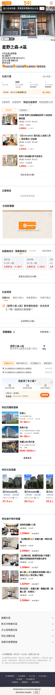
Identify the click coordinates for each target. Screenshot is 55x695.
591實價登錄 (9, 676)
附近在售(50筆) (27, 175)
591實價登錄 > (8, 654)
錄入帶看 (46, 92)
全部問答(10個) (27, 321)
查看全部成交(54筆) (27, 276)
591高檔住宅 (30, 679)
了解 (42, 8)
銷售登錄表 (46, 251)
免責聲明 (15, 682)
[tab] (8, 110)
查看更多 (27, 458)
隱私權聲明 (35, 682)
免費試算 (44, 395)
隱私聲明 (28, 692)
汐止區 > (24, 654)
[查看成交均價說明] (24, 58)
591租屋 (19, 679)
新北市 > (17, 654)
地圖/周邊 (44, 332)
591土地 (32, 676)
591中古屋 (42, 676)
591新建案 (21, 676)
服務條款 (25, 682)
